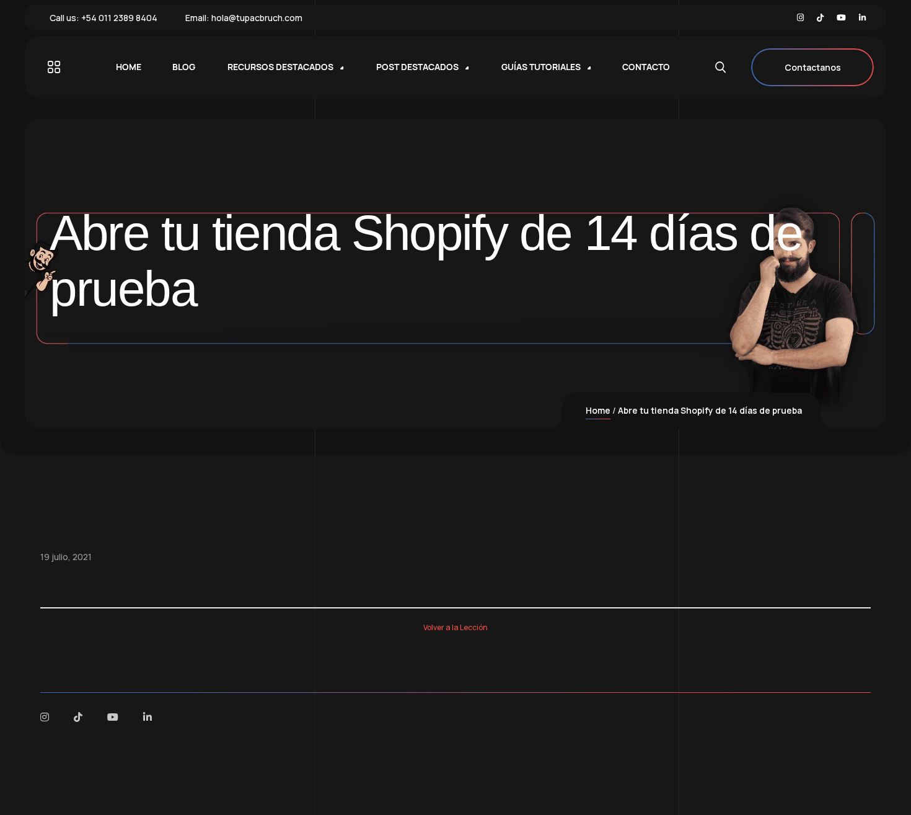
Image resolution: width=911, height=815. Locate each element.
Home (598, 410)
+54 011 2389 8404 (119, 18)
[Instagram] (800, 18)
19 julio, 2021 (66, 557)
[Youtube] (841, 18)
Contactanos (813, 67)
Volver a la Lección (455, 627)
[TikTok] (820, 18)
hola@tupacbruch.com (256, 18)
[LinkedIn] (862, 18)
